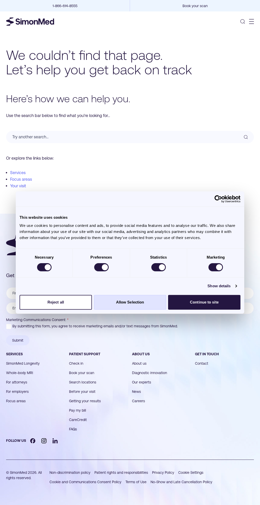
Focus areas (21, 179)
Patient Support (84, 354)
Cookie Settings (190, 472)
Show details (219, 286)
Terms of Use (136, 482)
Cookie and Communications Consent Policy (85, 482)
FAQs (73, 429)
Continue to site (204, 302)
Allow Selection (130, 302)
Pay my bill (77, 410)
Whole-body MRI (19, 373)
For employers (17, 392)
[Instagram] (43, 440)
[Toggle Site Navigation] (251, 21)
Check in (76, 363)
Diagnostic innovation (149, 373)
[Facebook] (32, 440)
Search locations (82, 382)
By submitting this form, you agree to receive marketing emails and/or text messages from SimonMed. (95, 326)
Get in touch (207, 354)
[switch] (101, 267)
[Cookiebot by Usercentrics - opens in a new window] (218, 199)
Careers (138, 401)
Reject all (55, 302)
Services (18, 172)
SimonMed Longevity (23, 363)
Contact (201, 363)
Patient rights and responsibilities (121, 472)
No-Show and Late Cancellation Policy (181, 482)
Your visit (18, 185)
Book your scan (81, 373)
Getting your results (85, 401)
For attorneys (16, 382)
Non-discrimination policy (70, 472)
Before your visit (82, 392)
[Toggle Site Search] (242, 21)
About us (141, 354)
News (136, 392)
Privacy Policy (163, 472)
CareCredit (78, 420)
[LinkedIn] (55, 440)
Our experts (141, 382)
